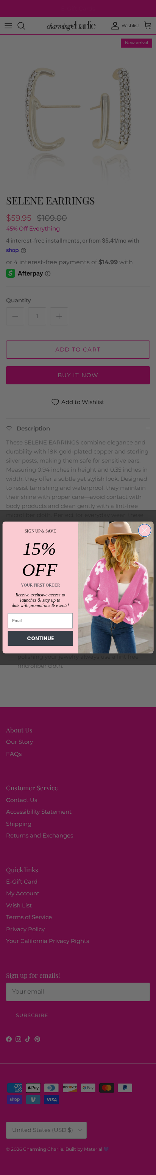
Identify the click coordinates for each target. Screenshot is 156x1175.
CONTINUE (40, 638)
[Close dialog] (144, 530)
